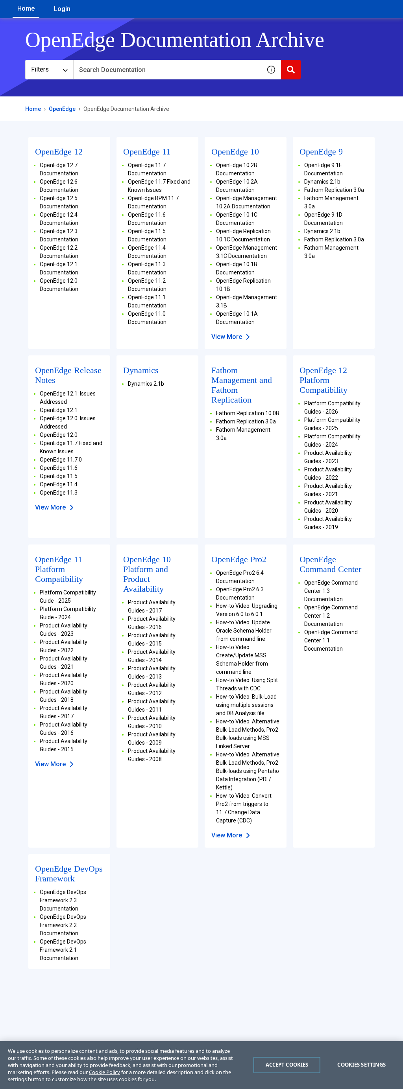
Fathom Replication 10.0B (247, 413)
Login (62, 9)
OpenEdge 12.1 (59, 410)
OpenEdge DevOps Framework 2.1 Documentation (63, 949)
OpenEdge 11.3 (59, 492)
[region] (201, 1065)
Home (26, 8)
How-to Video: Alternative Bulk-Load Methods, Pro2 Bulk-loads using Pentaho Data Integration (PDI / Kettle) (247, 771)
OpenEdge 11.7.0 (61, 459)
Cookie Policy (104, 1072)
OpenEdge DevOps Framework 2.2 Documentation (63, 925)
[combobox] (167, 69)
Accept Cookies (287, 1064)
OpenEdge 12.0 (59, 435)
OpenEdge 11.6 (59, 468)
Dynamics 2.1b (322, 181)
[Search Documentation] (291, 69)
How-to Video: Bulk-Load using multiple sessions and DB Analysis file (246, 705)
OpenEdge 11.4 (59, 484)
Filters (40, 69)
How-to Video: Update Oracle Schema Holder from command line (244, 630)
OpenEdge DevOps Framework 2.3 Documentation (63, 900)
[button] (271, 69)
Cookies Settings (361, 1064)
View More (226, 336)
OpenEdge (62, 109)
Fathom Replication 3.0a (334, 190)
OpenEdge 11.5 (59, 476)
